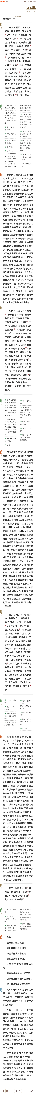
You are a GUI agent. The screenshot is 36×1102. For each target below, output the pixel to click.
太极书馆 (2, 1)
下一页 (18, 1091)
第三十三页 (32, 11)
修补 (31, 1)
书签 (25, 1)
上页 (31, 1091)
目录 (28, 1)
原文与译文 (18, 16)
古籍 (7, 1)
